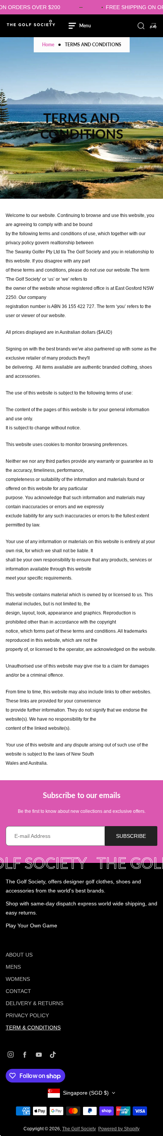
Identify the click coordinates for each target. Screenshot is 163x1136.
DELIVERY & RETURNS (34, 1003)
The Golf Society (79, 1128)
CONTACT (18, 991)
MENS (13, 967)
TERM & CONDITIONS (33, 1027)
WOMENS (18, 979)
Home (48, 44)
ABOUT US (19, 955)
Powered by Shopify (118, 1128)
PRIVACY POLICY (27, 1015)
